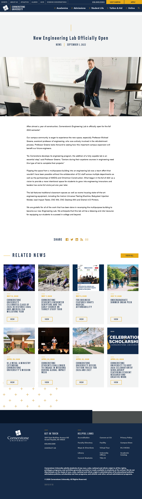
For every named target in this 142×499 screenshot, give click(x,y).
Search (138, 8)
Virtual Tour (105, 447)
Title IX (103, 458)
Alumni (34, 2)
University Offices (104, 454)
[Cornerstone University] (14, 8)
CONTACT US (50, 448)
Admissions (80, 8)
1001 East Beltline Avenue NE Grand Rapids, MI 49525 (56, 438)
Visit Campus (115, 2)
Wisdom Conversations (56, 2)
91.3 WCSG (125, 447)
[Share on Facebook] (67, 239)
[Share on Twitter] (72, 239)
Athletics (25, 2)
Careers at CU (106, 437)
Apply (133, 2)
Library (81, 453)
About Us (14, 2)
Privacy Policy (126, 437)
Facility (103, 442)
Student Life (97, 8)
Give (42, 2)
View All (129, 255)
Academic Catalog (124, 454)
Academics (62, 8)
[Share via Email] (86, 239)
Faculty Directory (85, 442)
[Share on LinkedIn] (76, 239)
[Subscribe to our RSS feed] (81, 239)
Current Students (85, 458)
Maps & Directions (86, 447)
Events (4, 2)
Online (131, 8)
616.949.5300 (98, 2)
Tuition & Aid (115, 8)
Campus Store (126, 442)
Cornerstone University (18, 436)
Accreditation (83, 437)
